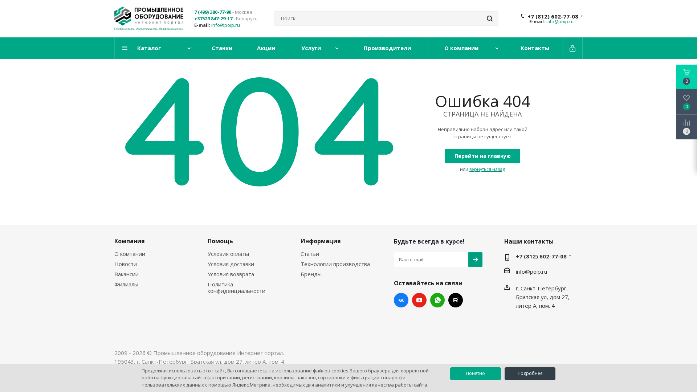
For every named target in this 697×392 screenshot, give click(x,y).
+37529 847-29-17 (213, 18)
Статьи (310, 253)
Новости (125, 264)
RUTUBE (455, 300)
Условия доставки (231, 264)
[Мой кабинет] (573, 48)
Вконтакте (401, 300)
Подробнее (530, 373)
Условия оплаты (228, 253)
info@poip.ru (225, 25)
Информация (321, 241)
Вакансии (126, 274)
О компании (129, 253)
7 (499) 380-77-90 (212, 12)
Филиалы (126, 284)
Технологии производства (335, 264)
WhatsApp (437, 300)
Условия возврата (231, 274)
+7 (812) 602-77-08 (552, 16)
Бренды (311, 274)
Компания (129, 241)
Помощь (220, 241)
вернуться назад (487, 169)
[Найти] (489, 18)
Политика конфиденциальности (236, 287)
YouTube (419, 300)
